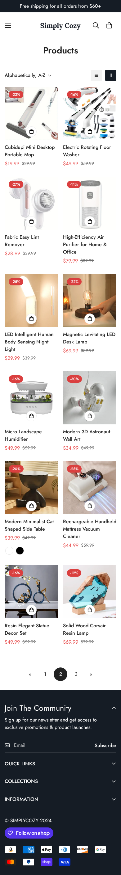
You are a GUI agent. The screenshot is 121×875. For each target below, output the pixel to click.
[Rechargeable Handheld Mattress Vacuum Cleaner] (89, 487)
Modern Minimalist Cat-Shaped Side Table (30, 525)
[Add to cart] (31, 131)
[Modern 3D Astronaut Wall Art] (89, 397)
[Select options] (31, 506)
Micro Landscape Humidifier (23, 435)
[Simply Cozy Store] (60, 25)
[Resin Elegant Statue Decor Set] (31, 591)
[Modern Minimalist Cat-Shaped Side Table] (31, 487)
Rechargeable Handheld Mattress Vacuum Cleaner (89, 529)
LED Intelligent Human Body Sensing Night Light (29, 342)
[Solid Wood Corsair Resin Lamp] (89, 591)
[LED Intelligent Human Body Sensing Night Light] (31, 300)
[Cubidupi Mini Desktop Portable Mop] (31, 113)
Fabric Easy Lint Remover (22, 240)
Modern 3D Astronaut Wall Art (86, 435)
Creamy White (9, 550)
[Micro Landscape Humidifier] (31, 397)
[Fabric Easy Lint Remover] (31, 203)
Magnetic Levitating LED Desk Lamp (89, 338)
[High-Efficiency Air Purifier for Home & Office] (89, 203)
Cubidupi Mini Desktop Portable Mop (30, 151)
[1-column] (96, 75)
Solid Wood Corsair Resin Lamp (84, 629)
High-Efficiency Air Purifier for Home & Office (85, 244)
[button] (109, 25)
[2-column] (110, 75)
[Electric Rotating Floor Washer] (89, 113)
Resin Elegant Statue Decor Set (27, 629)
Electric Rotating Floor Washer (87, 151)
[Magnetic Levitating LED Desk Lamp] (89, 300)
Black (20, 550)
